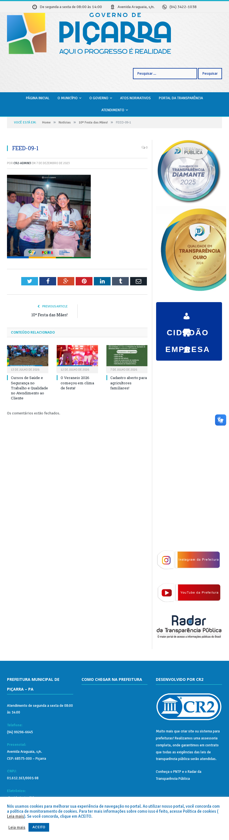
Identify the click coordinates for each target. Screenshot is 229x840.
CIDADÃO (187, 313)
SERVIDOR (187, 346)
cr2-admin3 (22, 163)
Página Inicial (37, 98)
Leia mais (15, 816)
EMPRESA (187, 330)
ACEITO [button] (38, 827)
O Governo (98, 98)
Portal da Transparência (181, 98)
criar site (187, 731)
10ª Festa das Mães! (49, 314)
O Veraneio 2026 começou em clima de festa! (77, 382)
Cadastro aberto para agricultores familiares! (128, 382)
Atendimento (112, 110)
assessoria (209, 738)
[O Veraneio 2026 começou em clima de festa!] (77, 358)
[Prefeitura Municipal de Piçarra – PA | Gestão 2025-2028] (89, 32)
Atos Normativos (135, 98)
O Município (68, 98)
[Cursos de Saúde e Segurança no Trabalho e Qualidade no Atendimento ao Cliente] (27, 358)
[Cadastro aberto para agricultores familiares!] (127, 358)
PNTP (177, 771)
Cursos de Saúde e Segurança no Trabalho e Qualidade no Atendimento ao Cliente (29, 387)
